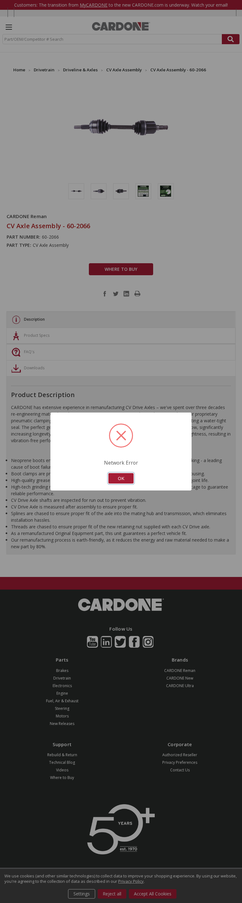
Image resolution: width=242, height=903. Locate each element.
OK (121, 478)
